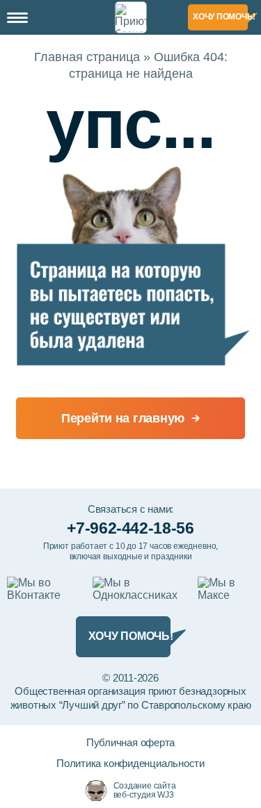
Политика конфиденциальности (130, 763)
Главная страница (87, 57)
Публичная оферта (130, 742)
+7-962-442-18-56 (130, 528)
